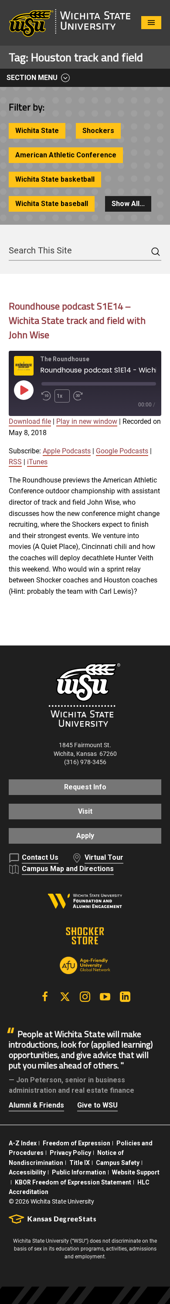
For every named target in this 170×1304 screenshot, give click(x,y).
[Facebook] (45, 996)
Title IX (79, 1162)
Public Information (79, 1172)
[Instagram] (85, 996)
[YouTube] (105, 996)
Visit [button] (85, 811)
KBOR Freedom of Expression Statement (73, 1182)
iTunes (37, 462)
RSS (15, 462)
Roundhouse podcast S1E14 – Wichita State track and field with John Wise (77, 320)
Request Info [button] (85, 787)
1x (59, 396)
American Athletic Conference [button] (65, 155)
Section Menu (32, 77)
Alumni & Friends (36, 1105)
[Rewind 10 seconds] (46, 396)
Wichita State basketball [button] (55, 179)
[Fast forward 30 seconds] (79, 396)
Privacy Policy (70, 1152)
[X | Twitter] (65, 996)
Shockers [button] (98, 130)
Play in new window (86, 421)
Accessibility (27, 1172)
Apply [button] (85, 836)
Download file (30, 421)
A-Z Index (23, 1143)
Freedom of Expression (76, 1143)
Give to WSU (97, 1105)
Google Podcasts (122, 451)
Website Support (136, 1172)
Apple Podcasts (67, 451)
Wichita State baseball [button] (51, 204)
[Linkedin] (125, 996)
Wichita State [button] (37, 130)
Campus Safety (117, 1162)
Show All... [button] (128, 204)
